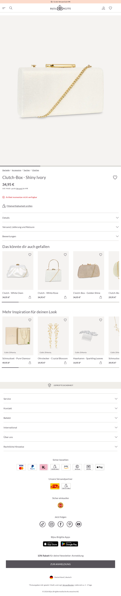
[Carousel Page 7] (110, 367)
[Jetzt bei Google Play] (69, 543)
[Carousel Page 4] (60, 367)
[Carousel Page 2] (27, 367)
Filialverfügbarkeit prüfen (19, 206)
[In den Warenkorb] (29, 297)
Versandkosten (68, 585)
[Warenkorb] (117, 8)
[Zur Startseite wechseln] (60, 7)
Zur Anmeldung (60, 564)
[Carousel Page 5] (77, 367)
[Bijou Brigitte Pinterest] (69, 524)
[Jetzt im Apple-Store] (50, 543)
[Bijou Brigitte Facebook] (60, 524)
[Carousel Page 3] (43, 367)
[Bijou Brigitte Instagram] (51, 524)
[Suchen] (10, 8)
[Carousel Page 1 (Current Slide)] (10, 367)
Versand (19, 188)
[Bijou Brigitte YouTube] (78, 524)
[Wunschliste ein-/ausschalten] (115, 177)
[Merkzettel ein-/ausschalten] (29, 254)
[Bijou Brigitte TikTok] (42, 524)
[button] (103, 8)
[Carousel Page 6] (94, 367)
